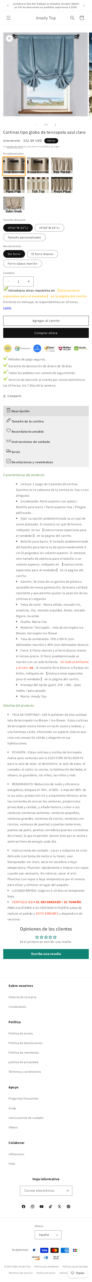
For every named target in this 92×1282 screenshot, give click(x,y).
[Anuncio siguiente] (84, 5)
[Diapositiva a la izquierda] (36, 124)
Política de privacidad (75, 1266)
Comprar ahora (46, 333)
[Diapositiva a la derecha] (55, 124)
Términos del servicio (21, 1272)
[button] (8, 18)
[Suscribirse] (67, 1191)
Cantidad (8, 273)
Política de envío (46, 1272)
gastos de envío (15, 146)
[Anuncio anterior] (8, 5)
